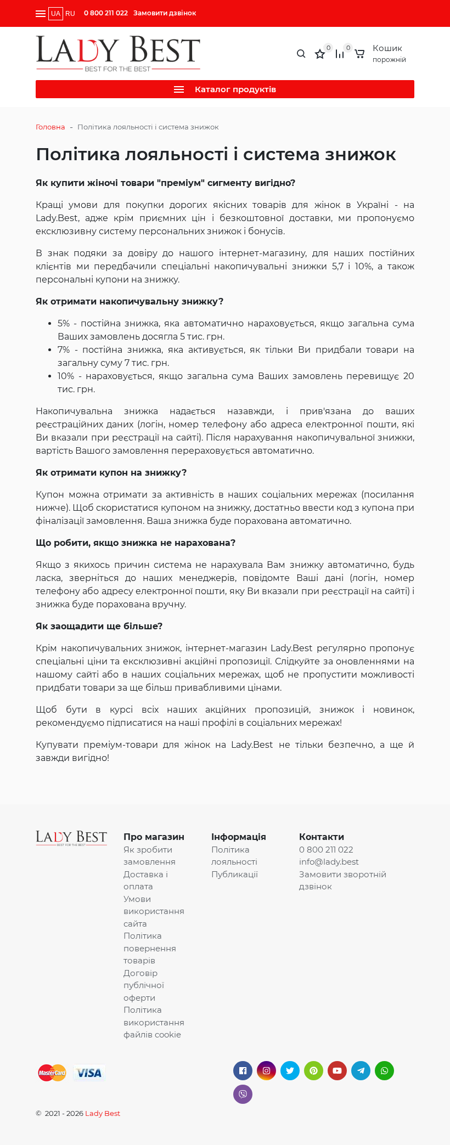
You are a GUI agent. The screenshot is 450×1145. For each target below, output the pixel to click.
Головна (50, 126)
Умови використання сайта (153, 911)
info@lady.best (329, 861)
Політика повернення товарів (149, 948)
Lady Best (102, 1113)
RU (70, 14)
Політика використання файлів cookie (153, 1022)
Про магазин (153, 837)
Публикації (234, 874)
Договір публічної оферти (143, 985)
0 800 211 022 (106, 13)
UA (55, 14)
